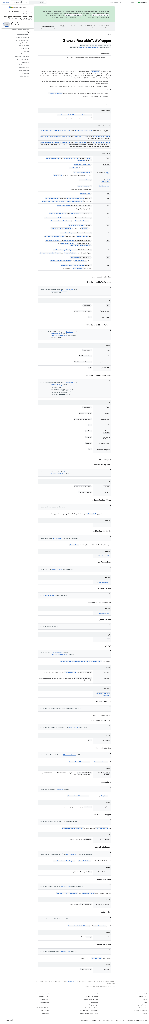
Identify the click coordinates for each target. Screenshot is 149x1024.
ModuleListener (104, 186)
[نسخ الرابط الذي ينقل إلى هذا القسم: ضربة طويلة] (102, 646)
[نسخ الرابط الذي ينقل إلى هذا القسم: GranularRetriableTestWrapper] (84, 282)
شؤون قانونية (129, 1020)
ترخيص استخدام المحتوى (73, 981)
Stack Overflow (45, 1010)
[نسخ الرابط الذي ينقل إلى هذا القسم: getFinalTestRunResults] (91, 531)
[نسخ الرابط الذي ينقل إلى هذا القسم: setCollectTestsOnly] (93, 702)
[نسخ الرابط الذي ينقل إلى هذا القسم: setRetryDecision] (95, 945)
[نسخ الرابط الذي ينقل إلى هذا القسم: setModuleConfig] (95, 880)
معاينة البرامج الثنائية (142, 1005)
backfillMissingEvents (53, 158)
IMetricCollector (76, 213)
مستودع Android (143, 996)
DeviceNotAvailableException (103, 694)
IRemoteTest (83, 47)
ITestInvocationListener (83, 130)
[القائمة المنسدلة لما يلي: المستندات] (127, 2)
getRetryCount (85, 193)
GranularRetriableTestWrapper (51, 130)
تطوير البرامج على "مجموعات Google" (89, 1010)
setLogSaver (73, 225)
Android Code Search (116, 2)
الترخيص (122, 1020)
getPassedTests (84, 180)
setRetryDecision (67, 265)
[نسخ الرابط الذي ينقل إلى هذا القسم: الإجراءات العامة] (97, 460)
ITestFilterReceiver (56, 93)
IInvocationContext (66, 218)
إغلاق (15, 24)
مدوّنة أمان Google (93, 1005)
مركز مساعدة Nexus (44, 1002)
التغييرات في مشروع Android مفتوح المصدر (64, 17)
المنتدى (135, 1020)
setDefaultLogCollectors (57, 213)
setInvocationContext (51, 218)
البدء (7, 24)
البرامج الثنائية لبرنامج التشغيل (140, 1010)
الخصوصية (115, 1020)
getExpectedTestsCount (82, 164)
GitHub (145, 1013)
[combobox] (37, 2)
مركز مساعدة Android (43, 996)
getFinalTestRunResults (82, 172)
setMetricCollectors (52, 240)
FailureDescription (84, 159)
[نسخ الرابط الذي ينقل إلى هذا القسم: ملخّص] (104, 104)
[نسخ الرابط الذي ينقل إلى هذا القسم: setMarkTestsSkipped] (92, 815)
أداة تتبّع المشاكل (45, 1013)
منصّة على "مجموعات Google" (91, 1007)
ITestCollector (93, 47)
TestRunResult (107, 173)
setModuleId (75, 257)
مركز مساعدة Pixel (45, 999)
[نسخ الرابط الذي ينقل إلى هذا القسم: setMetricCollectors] (93, 847)
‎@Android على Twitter (92, 996)
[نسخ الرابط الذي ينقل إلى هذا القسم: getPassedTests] (96, 562)
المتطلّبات (145, 999)
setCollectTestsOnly (64, 206)
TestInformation (53, 198)
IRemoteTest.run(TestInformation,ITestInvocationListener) (62, 201)
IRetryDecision (79, 265)
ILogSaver (80, 225)
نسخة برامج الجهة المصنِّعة (141, 1007)
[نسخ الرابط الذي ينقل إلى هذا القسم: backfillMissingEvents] (92, 465)
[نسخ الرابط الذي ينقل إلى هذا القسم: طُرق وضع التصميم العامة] (90, 277)
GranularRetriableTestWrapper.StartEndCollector (74, 115)
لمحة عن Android (142, 1020)
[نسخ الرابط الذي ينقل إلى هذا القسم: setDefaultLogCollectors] (89, 720)
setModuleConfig (59, 250)
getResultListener (83, 186)
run (46, 198)
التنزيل (145, 1002)
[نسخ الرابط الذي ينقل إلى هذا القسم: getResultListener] (95, 588)
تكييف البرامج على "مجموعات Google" (89, 1013)
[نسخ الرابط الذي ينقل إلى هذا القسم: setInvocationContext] (91, 748)
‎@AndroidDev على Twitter (91, 999)
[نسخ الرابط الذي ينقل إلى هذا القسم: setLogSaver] (99, 782)
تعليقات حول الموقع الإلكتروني (105, 1020)
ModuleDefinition (81, 136)
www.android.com (44, 1005)
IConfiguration (71, 250)
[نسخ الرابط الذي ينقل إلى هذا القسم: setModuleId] (99, 912)
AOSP (109, 34)
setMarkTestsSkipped (67, 233)
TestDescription (105, 180)
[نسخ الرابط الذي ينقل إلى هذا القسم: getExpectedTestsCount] (89, 500)
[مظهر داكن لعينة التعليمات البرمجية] (110, 287)
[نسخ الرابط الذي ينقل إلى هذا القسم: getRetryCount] (97, 620)
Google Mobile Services (42, 1007)
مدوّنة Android (94, 1002)
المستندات (132, 2)
